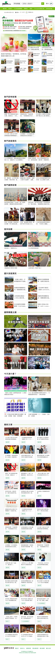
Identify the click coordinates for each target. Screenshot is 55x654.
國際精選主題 (10, 312)
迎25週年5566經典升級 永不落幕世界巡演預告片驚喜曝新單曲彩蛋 (43, 439)
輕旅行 (10, 8)
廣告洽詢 (48, 648)
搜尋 (31, 8)
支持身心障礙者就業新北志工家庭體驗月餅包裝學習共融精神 (11, 600)
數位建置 (42, 648)
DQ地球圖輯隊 (18, 8)
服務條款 (28, 648)
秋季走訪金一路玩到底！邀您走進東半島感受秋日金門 (11, 493)
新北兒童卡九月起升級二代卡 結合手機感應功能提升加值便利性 (43, 582)
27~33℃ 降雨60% (26, 12)
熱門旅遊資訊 (10, 141)
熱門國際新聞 (10, 185)
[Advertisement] (27, 84)
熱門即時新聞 (10, 96)
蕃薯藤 (6, 3)
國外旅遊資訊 (10, 273)
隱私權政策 (35, 648)
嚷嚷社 (26, 8)
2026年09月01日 (9, 12)
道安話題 (8, 229)
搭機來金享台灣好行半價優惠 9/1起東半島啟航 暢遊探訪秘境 (11, 510)
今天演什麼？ (10, 373)
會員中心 (22, 648)
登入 (47, 3)
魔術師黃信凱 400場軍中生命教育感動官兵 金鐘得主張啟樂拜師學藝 (43, 457)
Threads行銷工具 (39, 8)
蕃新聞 (5, 8)
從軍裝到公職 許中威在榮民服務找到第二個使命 (27, 493)
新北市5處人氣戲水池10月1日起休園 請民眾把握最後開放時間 (27, 600)
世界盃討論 (49, 8)
